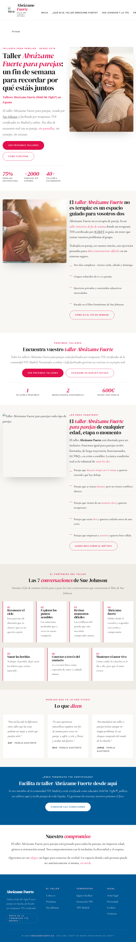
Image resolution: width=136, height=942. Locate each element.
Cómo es (50, 895)
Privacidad (112, 901)
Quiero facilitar (84, 895)
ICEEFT (99, 232)
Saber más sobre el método (93, 546)
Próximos (51, 901)
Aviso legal (112, 895)
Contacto (112, 913)
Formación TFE (84, 901)
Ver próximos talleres (23, 145)
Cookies (111, 907)
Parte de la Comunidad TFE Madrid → (19, 918)
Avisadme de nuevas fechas (89, 373)
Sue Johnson (10, 117)
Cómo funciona (18, 156)
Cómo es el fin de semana (92, 315)
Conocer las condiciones (68, 807)
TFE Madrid (82, 907)
